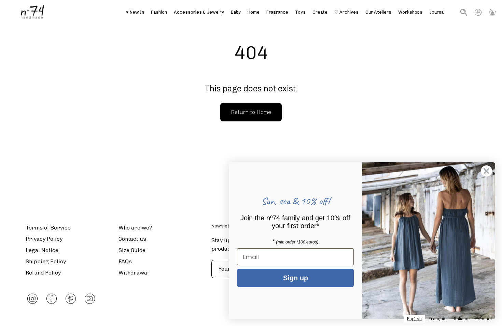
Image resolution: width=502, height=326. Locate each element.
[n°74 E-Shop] (32, 12)
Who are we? (135, 227)
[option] (437, 319)
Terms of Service (48, 227)
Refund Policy (43, 272)
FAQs (125, 261)
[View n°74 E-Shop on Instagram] (32, 299)
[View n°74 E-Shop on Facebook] (51, 299)
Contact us (132, 239)
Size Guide (131, 250)
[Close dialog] (486, 171)
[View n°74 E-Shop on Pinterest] (71, 299)
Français (438, 318)
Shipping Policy (46, 261)
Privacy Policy (44, 239)
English (414, 318)
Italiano (461, 318)
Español (483, 318)
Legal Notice (42, 250)
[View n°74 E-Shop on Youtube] (90, 299)
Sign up (295, 278)
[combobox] (414, 319)
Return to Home (251, 112)
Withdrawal (133, 272)
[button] (378, 12)
